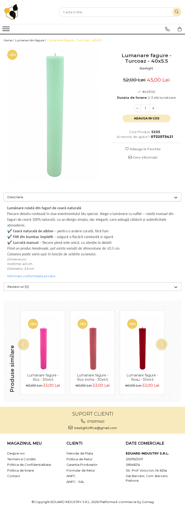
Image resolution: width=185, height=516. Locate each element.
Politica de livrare (20, 470)
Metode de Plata (79, 453)
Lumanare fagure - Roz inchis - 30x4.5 (92, 377)
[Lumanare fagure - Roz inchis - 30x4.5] (92, 343)
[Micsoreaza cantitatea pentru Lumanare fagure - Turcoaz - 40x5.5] (137, 108)
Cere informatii (144, 157)
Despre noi (16, 453)
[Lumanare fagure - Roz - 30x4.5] (42, 343)
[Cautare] (176, 12)
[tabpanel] (54, 113)
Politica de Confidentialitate (29, 465)
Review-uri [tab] (18, 287)
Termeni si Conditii (21, 459)
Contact (13, 476)
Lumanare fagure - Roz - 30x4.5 (43, 377)
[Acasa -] (28, 12)
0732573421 (95, 421)
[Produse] (6, 30)
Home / (9, 40)
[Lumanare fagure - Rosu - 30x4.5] (142, 343)
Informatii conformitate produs (31, 276)
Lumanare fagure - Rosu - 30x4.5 (142, 377)
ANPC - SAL (75, 482)
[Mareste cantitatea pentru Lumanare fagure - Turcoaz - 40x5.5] (153, 108)
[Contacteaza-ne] (167, 29)
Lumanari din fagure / (30, 40)
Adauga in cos (146, 118)
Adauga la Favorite (145, 149)
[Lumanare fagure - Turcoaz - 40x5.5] (54, 113)
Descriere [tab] (15, 197)
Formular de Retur (80, 470)
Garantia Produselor (82, 465)
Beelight (146, 68)
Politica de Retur (79, 459)
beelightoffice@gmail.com (95, 428)
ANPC (71, 476)
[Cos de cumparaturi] (179, 29)
